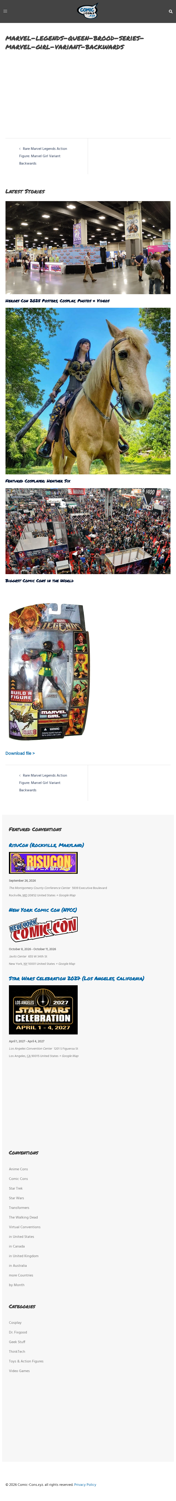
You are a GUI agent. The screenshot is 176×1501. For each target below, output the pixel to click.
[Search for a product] (171, 11)
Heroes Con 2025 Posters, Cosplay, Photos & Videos (57, 301)
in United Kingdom (23, 1256)
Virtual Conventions (25, 1227)
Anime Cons (18, 1169)
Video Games (19, 1371)
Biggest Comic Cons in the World (40, 581)
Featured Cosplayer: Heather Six (38, 481)
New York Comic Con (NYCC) (43, 909)
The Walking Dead (23, 1218)
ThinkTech (17, 1352)
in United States (21, 1237)
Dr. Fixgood (18, 1333)
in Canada (17, 1247)
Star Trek (16, 1189)
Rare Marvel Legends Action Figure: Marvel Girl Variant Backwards (43, 156)
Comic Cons (18, 1179)
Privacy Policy (85, 1485)
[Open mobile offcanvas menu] (5, 11)
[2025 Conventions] (88, 11)
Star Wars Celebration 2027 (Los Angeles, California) (76, 978)
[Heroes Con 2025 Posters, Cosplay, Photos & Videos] (88, 248)
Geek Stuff (17, 1342)
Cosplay (15, 1323)
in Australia (18, 1266)
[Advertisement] (83, 92)
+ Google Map (65, 895)
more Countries (21, 1276)
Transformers (19, 1208)
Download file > (20, 753)
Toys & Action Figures (26, 1361)
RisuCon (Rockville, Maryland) (46, 845)
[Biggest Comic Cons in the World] (88, 531)
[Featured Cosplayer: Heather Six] (88, 391)
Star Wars (16, 1198)
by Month (17, 1285)
